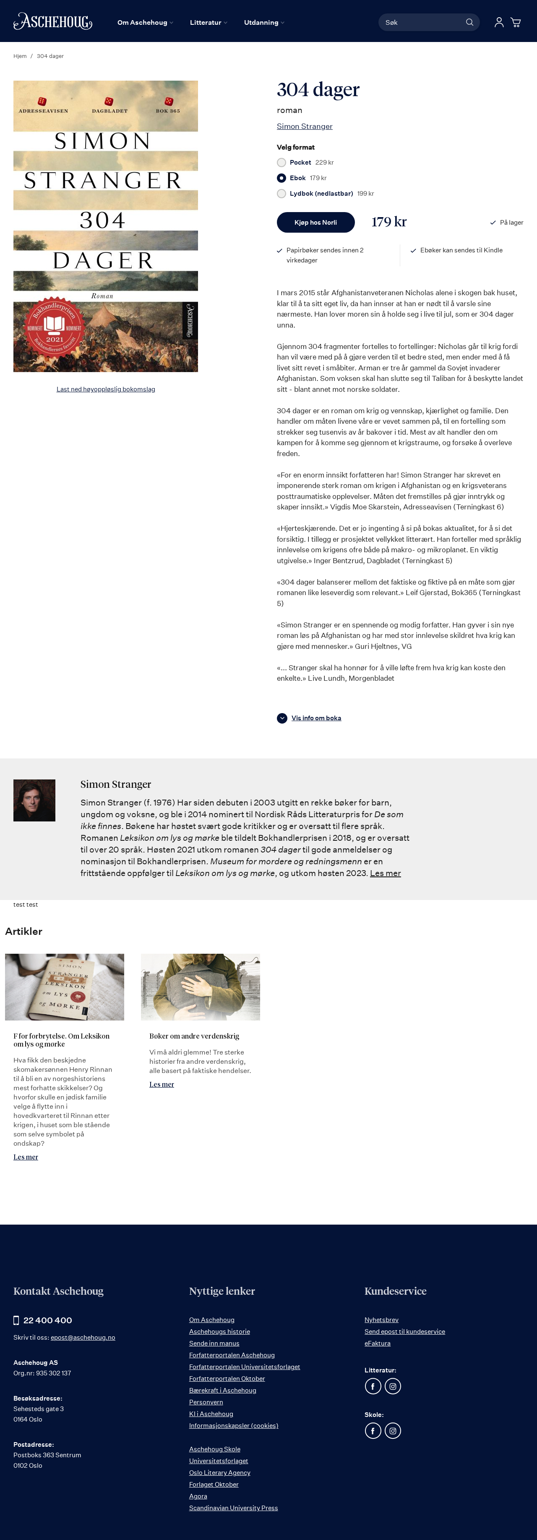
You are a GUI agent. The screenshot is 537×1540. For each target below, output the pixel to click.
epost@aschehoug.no (83, 1337)
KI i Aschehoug (211, 1414)
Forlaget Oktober (214, 1484)
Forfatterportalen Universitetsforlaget (244, 1367)
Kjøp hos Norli (316, 222)
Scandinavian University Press (233, 1508)
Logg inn (499, 22)
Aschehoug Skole (214, 1449)
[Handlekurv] (517, 22)
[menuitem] (145, 22)
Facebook (373, 1386)
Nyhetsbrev (382, 1320)
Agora (198, 1496)
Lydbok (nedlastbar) (332, 193)
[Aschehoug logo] (53, 21)
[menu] (201, 22)
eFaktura (378, 1343)
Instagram (392, 1386)
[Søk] (469, 22)
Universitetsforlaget (218, 1461)
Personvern (206, 1402)
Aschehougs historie (219, 1331)
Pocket (312, 162)
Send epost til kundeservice (405, 1331)
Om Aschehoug (212, 1320)
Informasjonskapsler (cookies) (234, 1426)
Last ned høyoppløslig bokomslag (106, 389)
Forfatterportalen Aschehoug (232, 1355)
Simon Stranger (305, 126)
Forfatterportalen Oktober (227, 1379)
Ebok (308, 178)
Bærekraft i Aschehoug (222, 1390)
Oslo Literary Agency (219, 1473)
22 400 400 (47, 1320)
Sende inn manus (214, 1343)
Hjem (20, 55)
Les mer (385, 873)
